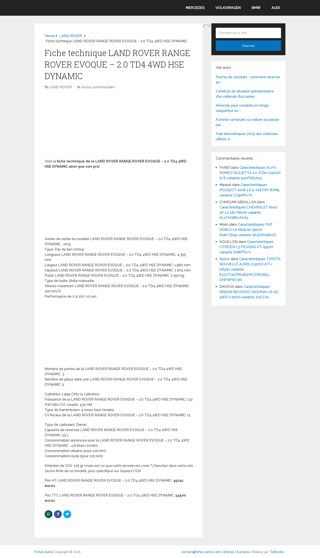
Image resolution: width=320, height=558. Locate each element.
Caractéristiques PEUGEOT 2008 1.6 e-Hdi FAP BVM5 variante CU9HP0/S (249, 190)
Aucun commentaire (98, 87)
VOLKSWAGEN (228, 8)
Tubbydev (277, 552)
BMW (256, 8)
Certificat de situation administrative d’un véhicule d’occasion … (245, 94)
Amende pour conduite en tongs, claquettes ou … (242, 108)
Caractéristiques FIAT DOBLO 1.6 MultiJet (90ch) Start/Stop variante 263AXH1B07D (247, 229)
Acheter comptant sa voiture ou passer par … (247, 122)
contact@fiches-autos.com (201, 552)
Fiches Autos (44, 552)
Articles (228, 552)
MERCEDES (195, 8)
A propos (243, 552)
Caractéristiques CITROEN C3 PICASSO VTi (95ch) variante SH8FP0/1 (246, 247)
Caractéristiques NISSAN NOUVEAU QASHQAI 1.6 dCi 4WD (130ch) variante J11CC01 (249, 292)
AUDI (275, 8)
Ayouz (224, 259)
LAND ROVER (60, 87)
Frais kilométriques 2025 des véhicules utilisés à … (247, 136)
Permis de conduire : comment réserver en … (248, 79)
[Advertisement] (119, 126)
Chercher (248, 46)
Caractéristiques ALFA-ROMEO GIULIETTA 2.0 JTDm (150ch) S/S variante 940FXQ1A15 (250, 173)
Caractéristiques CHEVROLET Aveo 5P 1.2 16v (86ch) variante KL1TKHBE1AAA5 (248, 212)
